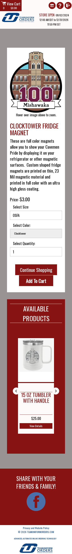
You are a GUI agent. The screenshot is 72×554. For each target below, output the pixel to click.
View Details (36, 426)
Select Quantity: (24, 243)
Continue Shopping (36, 269)
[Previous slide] (16, 390)
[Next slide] (55, 390)
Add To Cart (36, 280)
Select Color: (21, 225)
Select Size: (21, 206)
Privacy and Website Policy (36, 528)
